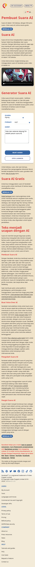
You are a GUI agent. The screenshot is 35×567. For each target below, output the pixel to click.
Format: (8, 122)
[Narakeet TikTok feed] (27, 471)
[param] (14, 118)
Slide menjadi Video (21, 315)
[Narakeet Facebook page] (19, 471)
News (3, 538)
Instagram (5, 458)
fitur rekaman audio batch (16, 338)
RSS (2, 455)
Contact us (4, 562)
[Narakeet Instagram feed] (23, 471)
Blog (3, 541)
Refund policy (6, 521)
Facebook (26, 455)
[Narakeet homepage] (5, 6)
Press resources (6, 534)
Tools (3, 493)
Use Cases (4, 555)
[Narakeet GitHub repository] (31, 471)
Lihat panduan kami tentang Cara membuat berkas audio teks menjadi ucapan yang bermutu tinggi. (17, 296)
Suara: (8, 115)
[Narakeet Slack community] (6, 471)
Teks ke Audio (10, 173)
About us (4, 531)
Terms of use (5, 514)
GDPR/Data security (8, 524)
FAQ (2, 552)
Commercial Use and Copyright (11, 500)
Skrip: (7, 127)
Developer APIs (6, 503)
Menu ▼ (28, 6)
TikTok (12, 458)
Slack (7, 455)
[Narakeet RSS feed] (2, 471)
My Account (16, 6)
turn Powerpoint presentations (21, 447)
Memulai (6, 29)
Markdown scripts (11, 449)
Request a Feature (7, 558)
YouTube (19, 455)
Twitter (12, 455)
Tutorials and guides (8, 548)
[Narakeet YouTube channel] (15, 471)
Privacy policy (6, 510)
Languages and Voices (8, 497)
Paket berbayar (6, 196)
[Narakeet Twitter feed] (11, 471)
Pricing (3, 517)
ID (30, 12)
